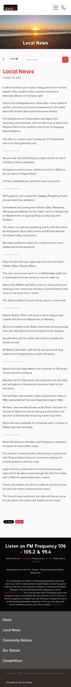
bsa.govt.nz (57, 604)
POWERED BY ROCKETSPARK (19, 682)
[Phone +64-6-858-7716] (64, 8)
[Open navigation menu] (56, 8)
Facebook (48, 558)
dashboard (28, 673)
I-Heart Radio (26, 558)
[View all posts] (3, 59)
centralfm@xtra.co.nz (13, 592)
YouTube (35, 561)
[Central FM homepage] (28, 8)
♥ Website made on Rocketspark (49, 673)
